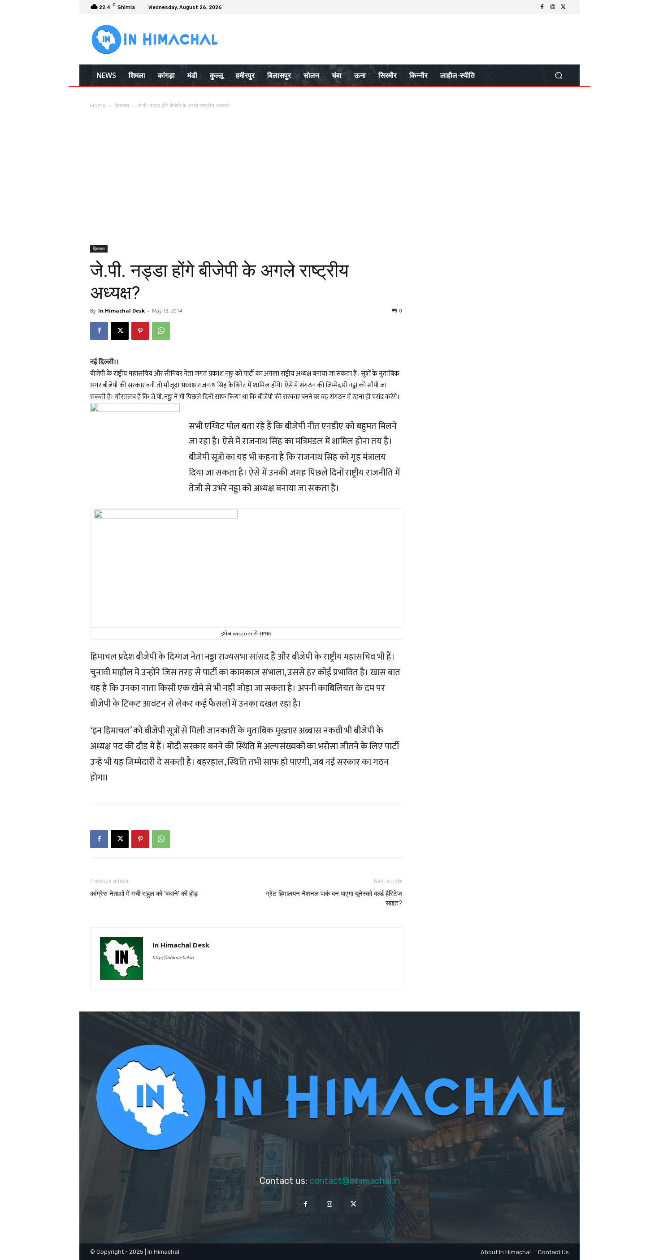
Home (98, 105)
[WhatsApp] (161, 331)
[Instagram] (552, 7)
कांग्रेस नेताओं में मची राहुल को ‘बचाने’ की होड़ (144, 894)
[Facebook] (542, 7)
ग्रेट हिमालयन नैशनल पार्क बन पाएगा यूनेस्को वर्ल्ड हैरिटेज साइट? (334, 898)
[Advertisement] (329, 177)
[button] (558, 75)
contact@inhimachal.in (354, 1180)
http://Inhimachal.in (173, 958)
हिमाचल (121, 105)
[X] (563, 7)
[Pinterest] (140, 331)
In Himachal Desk (121, 310)
